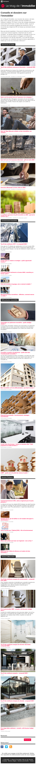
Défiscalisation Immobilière (6, 331)
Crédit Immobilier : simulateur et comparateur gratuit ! (12, 134)
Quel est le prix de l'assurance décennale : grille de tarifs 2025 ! (18, 160)
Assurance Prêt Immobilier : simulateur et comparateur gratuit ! (14, 217)
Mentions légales (12, 761)
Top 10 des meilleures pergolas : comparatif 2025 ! (14, 673)
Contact (32, 761)
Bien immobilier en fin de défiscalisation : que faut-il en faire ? (18, 387)
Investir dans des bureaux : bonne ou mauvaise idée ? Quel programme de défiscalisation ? (17, 445)
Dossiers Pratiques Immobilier (7, 509)
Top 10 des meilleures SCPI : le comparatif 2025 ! (14, 244)
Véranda (2, 702)
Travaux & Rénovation (5, 588)
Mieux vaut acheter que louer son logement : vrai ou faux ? (17, 540)
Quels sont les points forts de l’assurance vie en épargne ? (17, 97)
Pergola (2, 674)
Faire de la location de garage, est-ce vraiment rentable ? (16, 284)
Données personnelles (23, 761)
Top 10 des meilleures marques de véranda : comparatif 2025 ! (17, 701)
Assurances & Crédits (5, 105)
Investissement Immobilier (6, 251)
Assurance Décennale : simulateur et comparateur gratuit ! (13, 76)
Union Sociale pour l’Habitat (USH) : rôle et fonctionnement (17, 530)
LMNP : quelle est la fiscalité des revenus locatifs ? (14, 473)
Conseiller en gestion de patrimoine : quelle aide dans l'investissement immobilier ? (15, 353)
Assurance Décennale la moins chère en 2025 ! (13, 187)
